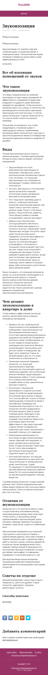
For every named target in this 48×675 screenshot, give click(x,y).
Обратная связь (25, 652)
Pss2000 (24, 4)
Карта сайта (12, 652)
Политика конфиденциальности (24, 655)
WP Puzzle (27, 670)
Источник (6, 602)
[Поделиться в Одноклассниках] (16, 617)
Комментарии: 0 (24, 30)
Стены (14, 30)
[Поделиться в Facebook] (4, 617)
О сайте (38, 652)
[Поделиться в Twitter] (28, 617)
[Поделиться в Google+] (22, 617)
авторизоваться (9, 640)
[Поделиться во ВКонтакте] (10, 617)
